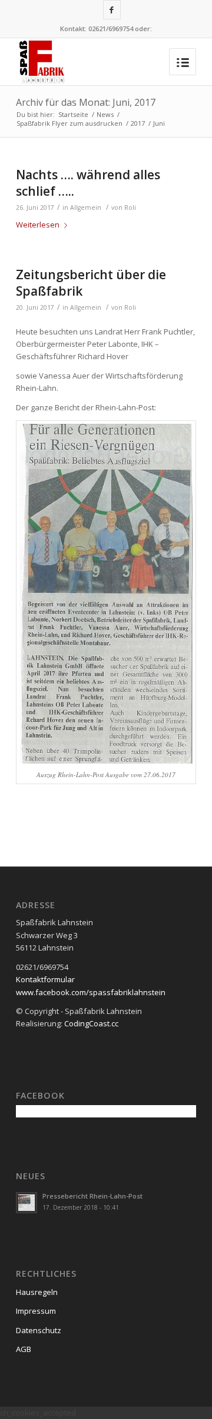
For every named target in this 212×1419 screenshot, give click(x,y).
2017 (138, 123)
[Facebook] (112, 10)
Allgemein (85, 207)
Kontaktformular (45, 979)
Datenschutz (38, 1330)
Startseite (73, 114)
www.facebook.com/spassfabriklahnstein (90, 992)
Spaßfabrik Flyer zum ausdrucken (69, 123)
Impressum (36, 1311)
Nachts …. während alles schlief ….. (88, 182)
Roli (130, 207)
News (105, 114)
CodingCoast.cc (91, 1023)
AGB (23, 1349)
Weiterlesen (37, 224)
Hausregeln (37, 1292)
